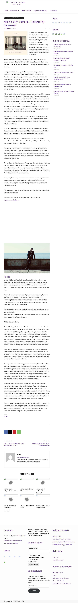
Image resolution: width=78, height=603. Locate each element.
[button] (72, 11)
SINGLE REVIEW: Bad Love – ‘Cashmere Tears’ (41, 444)
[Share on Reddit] (59, 23)
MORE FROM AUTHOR (27, 474)
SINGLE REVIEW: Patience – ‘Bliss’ (64, 72)
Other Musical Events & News (62, 584)
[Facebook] (6, 432)
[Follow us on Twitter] (56, 34)
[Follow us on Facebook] (54, 34)
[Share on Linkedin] (65, 23)
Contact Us (53, 11)
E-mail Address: (33, 548)
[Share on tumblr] (67, 23)
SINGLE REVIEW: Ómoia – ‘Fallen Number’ (63, 52)
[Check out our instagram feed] (65, 34)
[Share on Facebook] (54, 23)
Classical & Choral (58, 581)
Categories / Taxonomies (36, 557)
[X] (10, 432)
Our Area (55, 557)
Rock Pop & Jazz (7, 18)
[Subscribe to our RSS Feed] (59, 34)
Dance (55, 575)
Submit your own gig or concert (62, 545)
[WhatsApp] (19, 432)
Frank (7, 28)
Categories (33, 562)
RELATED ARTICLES (11, 474)
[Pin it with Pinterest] (62, 23)
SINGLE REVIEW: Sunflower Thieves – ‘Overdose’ (41, 491)
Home (6, 11)
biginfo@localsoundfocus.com (13, 540)
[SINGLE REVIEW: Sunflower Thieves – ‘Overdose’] (43, 483)
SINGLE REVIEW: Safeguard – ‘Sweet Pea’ (62, 45)
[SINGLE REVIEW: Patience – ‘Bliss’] (27, 499)
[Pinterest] (14, 432)
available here (21, 535)
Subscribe (34, 591)
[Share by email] (70, 23)
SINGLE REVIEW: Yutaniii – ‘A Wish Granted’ (64, 92)
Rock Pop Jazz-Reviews (18, 18)
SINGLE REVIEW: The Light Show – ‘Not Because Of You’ (14, 444)
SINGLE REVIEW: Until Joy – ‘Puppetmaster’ (62, 78)
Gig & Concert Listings (40, 11)
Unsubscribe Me (34, 555)
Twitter (16, 543)
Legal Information (58, 560)
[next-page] (8, 510)
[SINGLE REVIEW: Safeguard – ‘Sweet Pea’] (11, 483)
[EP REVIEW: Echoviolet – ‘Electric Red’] (11, 499)
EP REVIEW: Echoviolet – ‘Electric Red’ (63, 66)
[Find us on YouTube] (62, 34)
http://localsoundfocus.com (23, 457)
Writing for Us (57, 536)
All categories (33, 559)
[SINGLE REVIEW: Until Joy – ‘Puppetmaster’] (43, 499)
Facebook (9, 543)
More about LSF (14, 11)
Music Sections (26, 11)
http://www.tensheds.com (12, 200)
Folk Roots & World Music (61, 578)
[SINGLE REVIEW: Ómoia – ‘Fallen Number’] (27, 483)
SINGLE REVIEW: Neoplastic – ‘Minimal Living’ (62, 85)
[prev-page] (5, 510)
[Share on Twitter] (56, 23)
